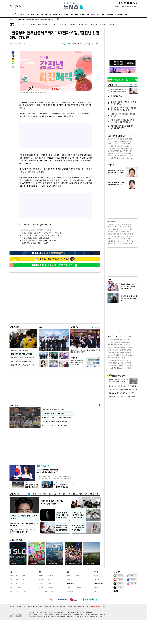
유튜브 (120, 580)
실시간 (22, 14)
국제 (32, 14)
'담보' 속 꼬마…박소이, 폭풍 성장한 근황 (54, 422)
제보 (126, 14)
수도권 (66, 14)
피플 (109, 279)
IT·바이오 (53, 14)
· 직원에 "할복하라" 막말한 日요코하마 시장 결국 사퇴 (123, 396)
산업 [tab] (131, 85)
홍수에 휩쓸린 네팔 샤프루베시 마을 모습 (22, 361)
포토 (103, 14)
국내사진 (68, 575)
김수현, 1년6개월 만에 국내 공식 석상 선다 (24, 517)
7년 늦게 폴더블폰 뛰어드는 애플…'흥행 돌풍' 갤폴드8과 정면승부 (62, 515)
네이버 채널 (120, 576)
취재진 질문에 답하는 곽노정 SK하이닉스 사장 (23, 365)
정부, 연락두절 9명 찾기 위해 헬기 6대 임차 (31, 487)
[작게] (96, 43)
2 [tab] (95, 327)
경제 (37, 14)
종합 (29, 494)
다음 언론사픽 (133, 576)
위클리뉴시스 (134, 7)
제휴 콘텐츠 (119, 14)
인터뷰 (40, 583)
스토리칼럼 (51, 575)
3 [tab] (97, 327)
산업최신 (22, 24)
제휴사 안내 (31, 606)
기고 (49, 579)
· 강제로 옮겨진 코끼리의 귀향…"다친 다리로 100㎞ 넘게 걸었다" (123, 389)
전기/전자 (93, 24)
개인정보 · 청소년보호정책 (81, 606)
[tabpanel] (85, 341)
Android (96, 587)
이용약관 (69, 606)
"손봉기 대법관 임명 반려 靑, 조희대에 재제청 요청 (47, 471)
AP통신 (96, 575)
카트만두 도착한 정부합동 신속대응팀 (21, 354)
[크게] (99, 43)
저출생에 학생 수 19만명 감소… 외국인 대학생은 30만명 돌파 (77, 363)
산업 (46, 14)
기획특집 (50, 583)
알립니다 (104, 606)
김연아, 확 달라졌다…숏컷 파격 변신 (53, 409)
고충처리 (55, 606)
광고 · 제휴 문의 (20, 606)
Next (72, 485)
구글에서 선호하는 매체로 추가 (75, 44)
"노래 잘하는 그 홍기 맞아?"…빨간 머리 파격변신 (57, 417)
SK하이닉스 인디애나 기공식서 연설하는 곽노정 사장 (23, 358)
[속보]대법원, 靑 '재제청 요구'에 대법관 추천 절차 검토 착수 (31, 19)
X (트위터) (120, 584)
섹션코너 (41, 587)
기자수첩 (111, 165)
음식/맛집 (63, 24)
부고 (46, 591)
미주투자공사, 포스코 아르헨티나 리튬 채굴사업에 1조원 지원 (62, 527)
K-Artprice (117, 7)
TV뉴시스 (109, 14)
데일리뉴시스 (51, 587)
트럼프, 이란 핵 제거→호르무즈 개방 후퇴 (61, 487)
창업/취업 (73, 24)
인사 (40, 591)
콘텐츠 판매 (39, 606)
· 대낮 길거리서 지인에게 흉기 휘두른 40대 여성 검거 (123, 386)
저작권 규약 (47, 606)
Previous (11, 485)
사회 (60, 14)
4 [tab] (99, 327)
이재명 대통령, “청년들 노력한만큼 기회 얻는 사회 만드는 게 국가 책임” (85, 351)
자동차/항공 (83, 24)
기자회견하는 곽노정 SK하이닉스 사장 (21, 350)
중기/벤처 (103, 24)
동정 (52, 591)
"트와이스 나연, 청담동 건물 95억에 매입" (54, 426)
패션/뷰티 (53, 24)
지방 (71, 14)
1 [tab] (93, 327)
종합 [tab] (136, 85)
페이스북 (133, 580)
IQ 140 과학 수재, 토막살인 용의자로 (53, 413)
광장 (98, 14)
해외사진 (78, 575)
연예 (87, 14)
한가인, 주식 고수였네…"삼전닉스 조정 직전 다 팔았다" (78, 527)
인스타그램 (133, 584)
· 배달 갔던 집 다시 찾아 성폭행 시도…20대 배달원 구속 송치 (123, 393)
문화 (76, 14)
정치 (27, 14)
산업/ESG (31, 24)
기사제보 (62, 606)
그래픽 (68, 579)
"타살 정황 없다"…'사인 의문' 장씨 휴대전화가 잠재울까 (24, 524)
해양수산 (113, 24)
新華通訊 (96, 579)
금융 (42, 14)
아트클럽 (41, 579)
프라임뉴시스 (125, 7)
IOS (95, 591)
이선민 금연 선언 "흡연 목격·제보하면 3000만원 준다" (78, 515)
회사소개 (12, 606)
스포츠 (82, 14)
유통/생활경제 (42, 24)
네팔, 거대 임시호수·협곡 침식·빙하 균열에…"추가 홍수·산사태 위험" (22, 531)
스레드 (120, 588)
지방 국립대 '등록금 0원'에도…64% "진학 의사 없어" (53, 502)
